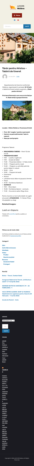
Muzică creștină (8, 257)
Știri (17, 76)
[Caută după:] (13, 26)
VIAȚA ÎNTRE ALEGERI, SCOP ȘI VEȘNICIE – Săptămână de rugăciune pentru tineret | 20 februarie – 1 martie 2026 (17, 294)
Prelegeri (6, 264)
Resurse (5, 259)
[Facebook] (14, 20)
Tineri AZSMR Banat (4, 360)
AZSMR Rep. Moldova (4, 343)
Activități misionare (9, 248)
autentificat (12, 214)
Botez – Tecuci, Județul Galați (12, 275)
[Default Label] (18, 20)
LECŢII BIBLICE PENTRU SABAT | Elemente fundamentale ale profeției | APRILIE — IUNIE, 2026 (5, 439)
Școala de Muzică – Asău (10, 300)
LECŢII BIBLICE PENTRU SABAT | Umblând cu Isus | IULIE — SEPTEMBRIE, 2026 (5, 415)
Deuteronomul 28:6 (15, 236)
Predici (5, 255)
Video (4, 253)
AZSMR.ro (5, 347)
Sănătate (5, 250)
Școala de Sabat (8, 262)
